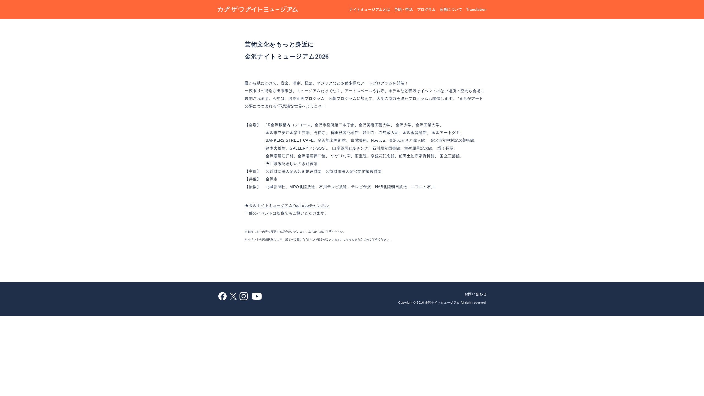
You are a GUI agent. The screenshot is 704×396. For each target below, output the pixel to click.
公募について (451, 9)
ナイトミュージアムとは (369, 9)
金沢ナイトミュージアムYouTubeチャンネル (289, 205)
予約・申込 (403, 9)
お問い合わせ (475, 294)
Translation (476, 9)
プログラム (426, 9)
